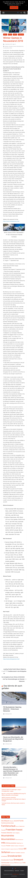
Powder (8, 845)
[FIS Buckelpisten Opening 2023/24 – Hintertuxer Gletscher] (14, 693)
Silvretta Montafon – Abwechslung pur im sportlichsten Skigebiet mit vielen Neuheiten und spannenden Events (12, 771)
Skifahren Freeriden (15, 852)
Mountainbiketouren (19, 839)
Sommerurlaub (5, 862)
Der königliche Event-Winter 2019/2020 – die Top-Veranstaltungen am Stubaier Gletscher (13, 679)
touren (20, 862)
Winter (10, 47)
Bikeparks (12, 820)
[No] (26, 5)
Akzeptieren (14, 7)
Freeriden (11, 829)
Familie (21, 821)
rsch (15, 44)
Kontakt (22, 870)
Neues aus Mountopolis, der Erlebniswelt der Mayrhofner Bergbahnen (13, 739)
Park (22, 843)
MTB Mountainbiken (11, 843)
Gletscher (9, 832)
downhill (16, 821)
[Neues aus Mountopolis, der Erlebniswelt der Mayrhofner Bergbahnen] (14, 719)
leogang (17, 832)
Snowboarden (6, 47)
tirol (15, 862)
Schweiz (21, 849)
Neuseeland (19, 46)
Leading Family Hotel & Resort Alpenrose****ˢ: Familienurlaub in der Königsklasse (14, 671)
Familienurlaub (8, 826)
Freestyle (6, 46)
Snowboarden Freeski (7, 860)
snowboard (4, 856)
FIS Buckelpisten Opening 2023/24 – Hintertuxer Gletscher (12, 709)
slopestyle (22, 852)
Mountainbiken (8, 839)
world (3, 865)
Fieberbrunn (21, 826)
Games (14, 46)
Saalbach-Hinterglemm (19, 845)
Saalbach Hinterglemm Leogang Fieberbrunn (9, 849)
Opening (19, 843)
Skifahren (5, 852)
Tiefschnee (12, 862)
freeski (19, 829)
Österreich (7, 865)
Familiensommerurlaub (7, 823)
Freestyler (11, 46)
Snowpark (18, 859)
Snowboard (20, 34)
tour (18, 862)
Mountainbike (7, 835)
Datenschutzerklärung (9, 870)
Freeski (14, 34)
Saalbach (13, 845)
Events (5, 34)
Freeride (3, 830)
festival (17, 826)
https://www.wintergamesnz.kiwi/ (11, 221)
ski (22, 46)
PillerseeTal (3, 845)
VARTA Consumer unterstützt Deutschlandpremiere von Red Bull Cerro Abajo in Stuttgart (14, 799)
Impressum (17, 870)
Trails (24, 862)
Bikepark (6, 821)
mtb (3, 842)
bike (2, 821)
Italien (14, 832)
